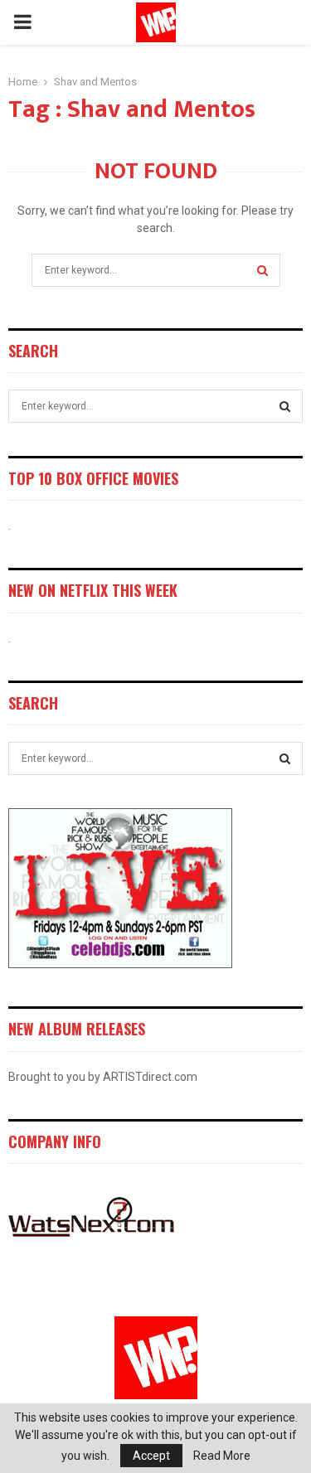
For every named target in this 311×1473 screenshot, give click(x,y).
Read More (221, 1455)
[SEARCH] (285, 406)
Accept (151, 1455)
